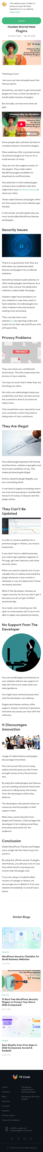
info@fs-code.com (18, 1128)
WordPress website (27, 189)
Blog (4, 1096)
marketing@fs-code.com (21, 1130)
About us (6, 1101)
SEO (12, 321)
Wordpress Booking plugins (30, 1097)
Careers (5, 1110)
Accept (21, 21)
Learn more (15, 12)
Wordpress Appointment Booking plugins (29, 1089)
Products (6, 1092)
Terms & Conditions (11, 1120)
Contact (6, 1106)
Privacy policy (8, 1115)
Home (4, 1087)
